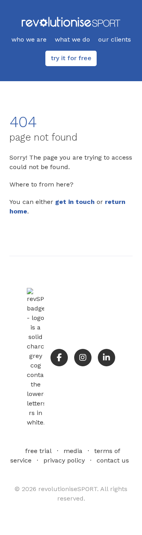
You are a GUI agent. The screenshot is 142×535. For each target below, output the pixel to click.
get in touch (75, 202)
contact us (113, 460)
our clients (114, 39)
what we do (72, 39)
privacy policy (64, 460)
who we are (29, 39)
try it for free (71, 58)
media (73, 451)
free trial (38, 451)
